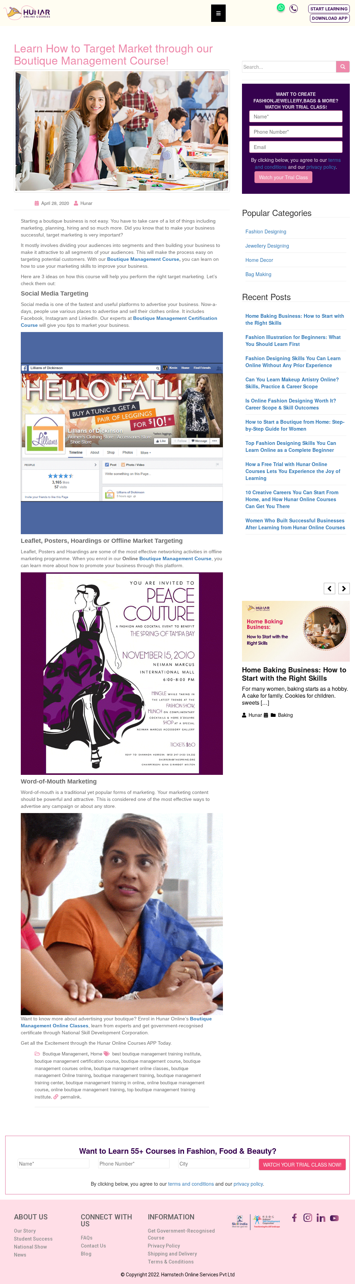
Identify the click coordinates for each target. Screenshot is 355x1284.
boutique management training (124, 1075)
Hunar (86, 203)
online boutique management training (87, 1089)
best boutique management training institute (156, 1053)
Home (96, 1053)
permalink (70, 1096)
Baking (285, 715)
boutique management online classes (131, 1068)
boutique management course (151, 1061)
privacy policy (321, 166)
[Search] (343, 67)
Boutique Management (65, 1053)
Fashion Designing (265, 231)
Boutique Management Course (143, 259)
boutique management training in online (105, 1082)
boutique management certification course (77, 1061)
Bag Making (258, 274)
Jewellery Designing (267, 245)
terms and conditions (191, 1183)
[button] (329, 9)
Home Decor (259, 259)
